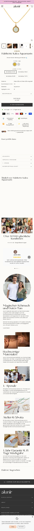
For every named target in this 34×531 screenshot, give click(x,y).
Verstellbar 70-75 (22, 76)
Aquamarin (6, 156)
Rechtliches (5, 507)
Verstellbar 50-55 (10, 76)
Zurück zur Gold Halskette (18, 482)
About (3, 502)
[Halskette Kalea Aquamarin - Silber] (9, 147)
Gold (14, 64)
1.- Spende (5, 163)
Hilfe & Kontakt (6, 497)
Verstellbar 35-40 (22, 72)
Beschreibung (7, 93)
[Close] (32, 517)
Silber (18, 64)
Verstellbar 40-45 (10, 72)
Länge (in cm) (17, 69)
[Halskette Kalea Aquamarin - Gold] (9, 145)
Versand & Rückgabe (9, 159)
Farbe (17, 61)
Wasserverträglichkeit (10, 166)
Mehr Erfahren (25, 523)
